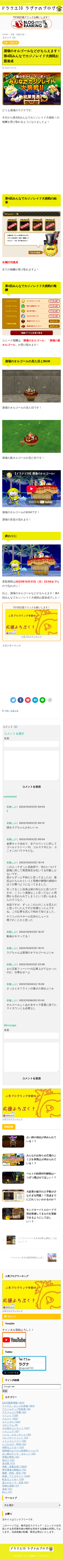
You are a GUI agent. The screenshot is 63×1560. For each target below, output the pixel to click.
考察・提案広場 (11, 711)
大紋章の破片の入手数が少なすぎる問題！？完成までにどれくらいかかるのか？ (41, 1195)
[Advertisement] (31, 159)
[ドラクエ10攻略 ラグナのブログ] (31, 10)
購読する (11, 1316)
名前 (6, 738)
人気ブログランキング (31, 636)
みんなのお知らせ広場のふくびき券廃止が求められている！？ (41, 1159)
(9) (14, 37)
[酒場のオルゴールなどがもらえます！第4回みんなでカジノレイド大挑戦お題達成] (35, 700)
